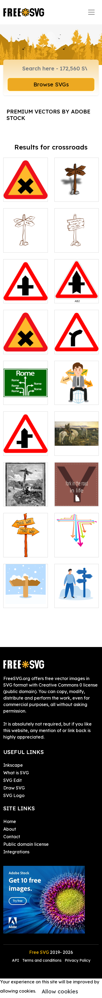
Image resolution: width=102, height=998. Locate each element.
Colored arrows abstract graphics (76, 543)
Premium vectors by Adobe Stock (48, 114)
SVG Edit (12, 780)
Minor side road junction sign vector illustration (77, 336)
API (16, 960)
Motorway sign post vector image (25, 391)
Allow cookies (60, 991)
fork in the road (76, 499)
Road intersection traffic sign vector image (25, 286)
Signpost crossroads (25, 546)
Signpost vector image (76, 242)
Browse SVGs (51, 84)
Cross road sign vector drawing (25, 191)
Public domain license (26, 844)
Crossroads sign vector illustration (25, 238)
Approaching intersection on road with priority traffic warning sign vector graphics (76, 276)
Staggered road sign (25, 445)
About (9, 829)
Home (9, 821)
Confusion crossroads (76, 394)
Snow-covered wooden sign (25, 597)
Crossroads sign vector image (76, 187)
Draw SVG (14, 788)
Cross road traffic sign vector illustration (25, 336)
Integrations (16, 851)
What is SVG (16, 772)
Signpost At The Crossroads (25, 496)
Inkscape (13, 765)
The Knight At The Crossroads (76, 445)
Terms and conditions (41, 960)
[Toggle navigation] (91, 12)
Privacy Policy (77, 960)
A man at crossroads (76, 597)
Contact (11, 836)
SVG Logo (13, 795)
